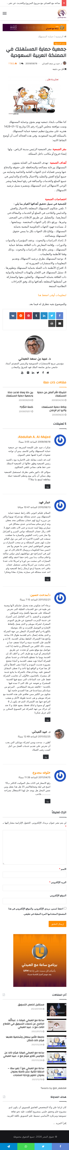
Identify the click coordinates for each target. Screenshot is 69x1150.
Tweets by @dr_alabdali (53, 1088)
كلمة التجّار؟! (26, 407)
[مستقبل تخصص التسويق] (56, 1009)
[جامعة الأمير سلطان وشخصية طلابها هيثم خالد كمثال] (56, 1042)
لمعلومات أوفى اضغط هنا (52, 295)
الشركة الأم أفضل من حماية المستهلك (51, 394)
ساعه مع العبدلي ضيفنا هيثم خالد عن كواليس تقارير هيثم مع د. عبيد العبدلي (23, 1054)
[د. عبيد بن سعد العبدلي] (62, 13)
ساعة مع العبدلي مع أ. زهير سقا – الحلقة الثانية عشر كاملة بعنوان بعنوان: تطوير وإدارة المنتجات (26, 1071)
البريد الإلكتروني (57, 882)
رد (48, 486)
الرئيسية (59, 36)
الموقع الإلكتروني (58, 895)
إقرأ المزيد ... (59, 1123)
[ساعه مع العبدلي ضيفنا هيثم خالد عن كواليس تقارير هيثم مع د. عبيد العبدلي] (56, 1057)
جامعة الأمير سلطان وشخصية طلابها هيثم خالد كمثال (25, 1039)
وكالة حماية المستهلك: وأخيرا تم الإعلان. (53, 409)
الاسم (62, 869)
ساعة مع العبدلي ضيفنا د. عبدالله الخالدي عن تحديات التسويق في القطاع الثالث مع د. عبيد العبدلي (23, 1023)
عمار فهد (44, 502)
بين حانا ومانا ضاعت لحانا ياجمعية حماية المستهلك (19, 394)
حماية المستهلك (45, 36)
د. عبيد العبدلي (41, 731)
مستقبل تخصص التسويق (31, 1004)
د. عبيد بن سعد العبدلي (52, 63)
